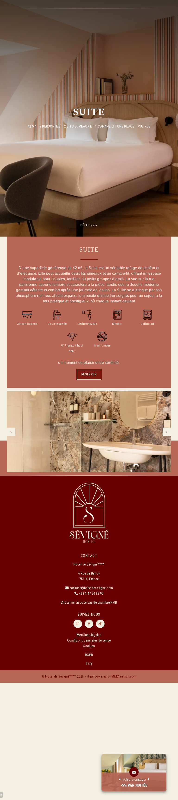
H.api (90, 676)
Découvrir (88, 225)
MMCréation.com (123, 676)
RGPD (89, 655)
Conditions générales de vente (89, 640)
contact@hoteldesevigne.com (91, 588)
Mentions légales (89, 635)
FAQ (89, 664)
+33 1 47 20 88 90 (91, 593)
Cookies (89, 646)
